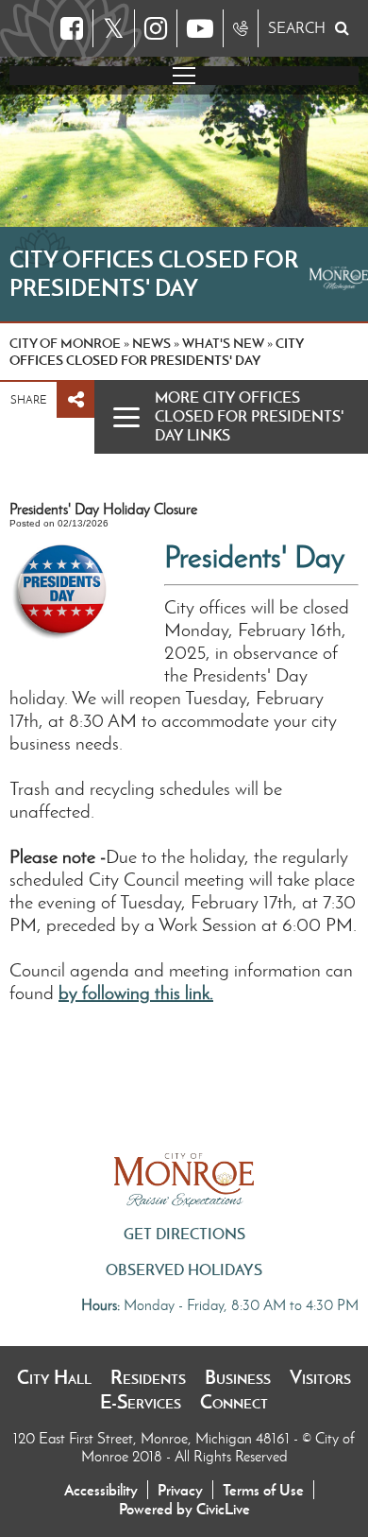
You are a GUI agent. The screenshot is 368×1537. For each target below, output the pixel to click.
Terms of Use (263, 1489)
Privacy (180, 1489)
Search (297, 28)
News (151, 343)
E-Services (140, 1402)
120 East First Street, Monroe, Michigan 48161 (153, 1438)
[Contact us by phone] (240, 28)
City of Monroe (65, 343)
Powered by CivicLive (184, 1508)
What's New (223, 343)
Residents (148, 1377)
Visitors (320, 1377)
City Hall (54, 1377)
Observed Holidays (184, 1269)
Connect (234, 1402)
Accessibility (101, 1489)
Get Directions (184, 1233)
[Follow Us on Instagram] (155, 28)
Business (238, 1377)
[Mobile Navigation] (184, 75)
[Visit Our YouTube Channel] (200, 28)
